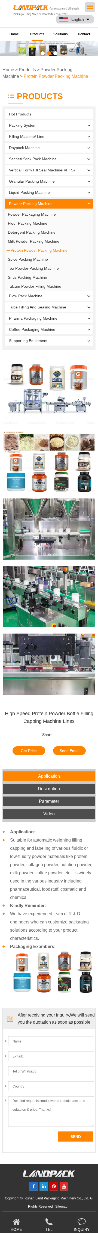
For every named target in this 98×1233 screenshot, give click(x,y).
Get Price (29, 750)
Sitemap (61, 1206)
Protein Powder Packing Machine (56, 76)
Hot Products (20, 114)
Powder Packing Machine (31, 203)
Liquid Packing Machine (29, 192)
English (77, 19)
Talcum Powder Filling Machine (34, 286)
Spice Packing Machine (28, 259)
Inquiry (82, 1229)
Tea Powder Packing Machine (33, 268)
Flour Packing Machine (27, 223)
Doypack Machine (24, 147)
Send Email (69, 750)
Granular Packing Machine (32, 181)
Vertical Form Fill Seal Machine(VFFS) (42, 170)
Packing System (22, 125)
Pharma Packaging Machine (33, 318)
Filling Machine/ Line (26, 136)
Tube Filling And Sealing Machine (37, 307)
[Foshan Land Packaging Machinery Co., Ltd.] (49, 1175)
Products (37, 34)
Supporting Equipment (28, 340)
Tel (49, 1229)
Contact (84, 34)
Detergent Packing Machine (32, 232)
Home (14, 34)
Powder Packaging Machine (32, 214)
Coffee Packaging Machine (32, 329)
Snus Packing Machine (27, 277)
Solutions (60, 34)
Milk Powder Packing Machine (33, 241)
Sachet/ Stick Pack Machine (33, 159)
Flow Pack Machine (25, 296)
